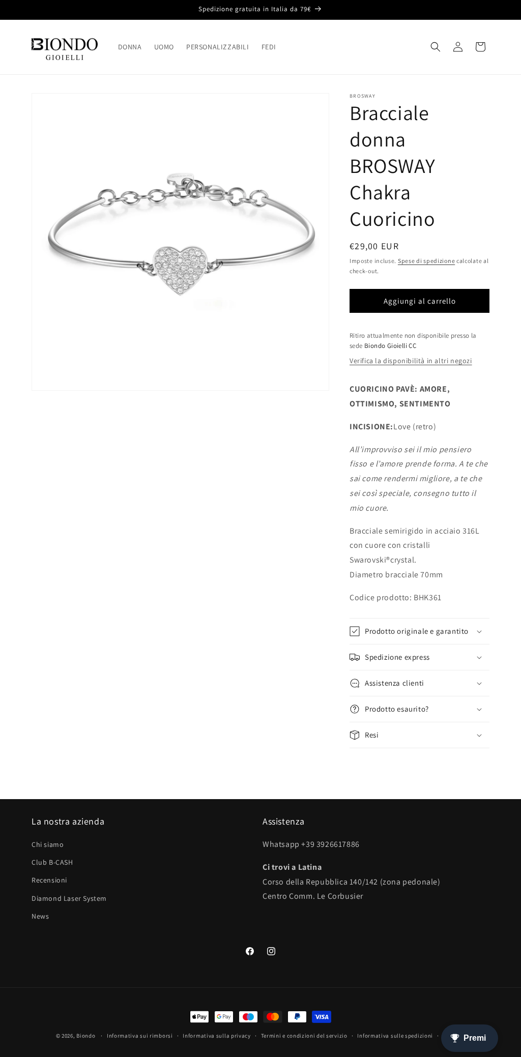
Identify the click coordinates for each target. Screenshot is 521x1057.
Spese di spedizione (426, 261)
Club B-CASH (52, 862)
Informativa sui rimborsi (140, 1035)
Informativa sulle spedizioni (395, 1035)
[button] (435, 47)
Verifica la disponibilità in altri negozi (411, 360)
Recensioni (49, 880)
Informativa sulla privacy (217, 1035)
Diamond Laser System (69, 898)
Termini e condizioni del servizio (304, 1035)
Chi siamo (48, 844)
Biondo (85, 1035)
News (40, 916)
